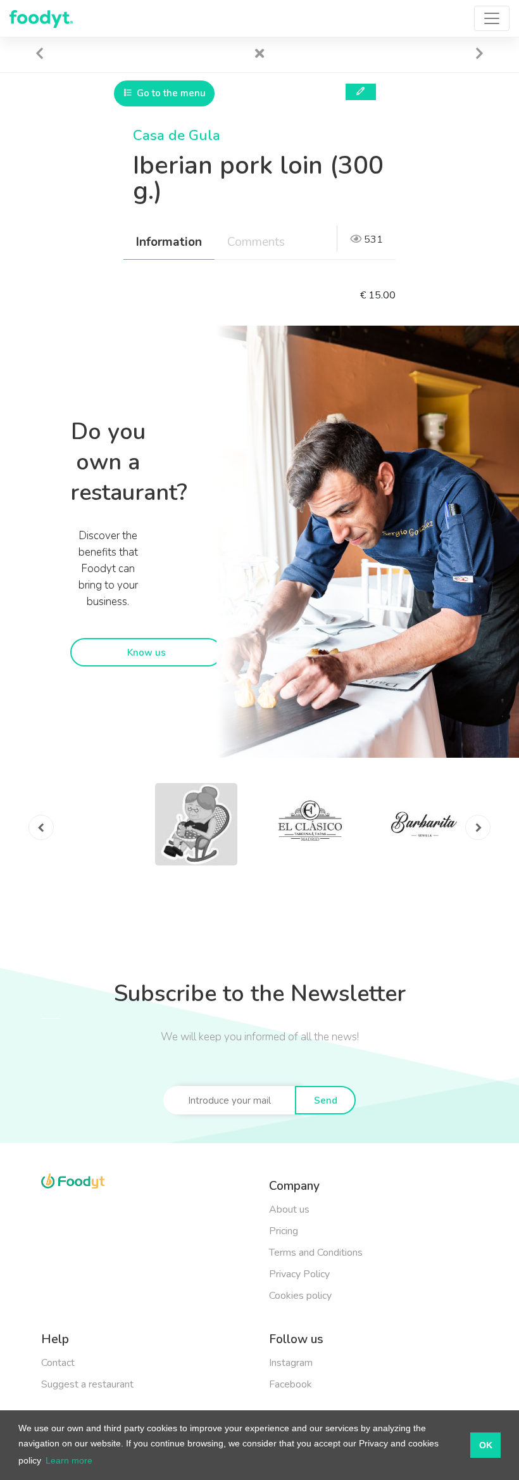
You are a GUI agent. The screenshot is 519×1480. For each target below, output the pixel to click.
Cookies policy (300, 1296)
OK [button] (485, 1445)
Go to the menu (170, 93)
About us (289, 1209)
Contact (58, 1363)
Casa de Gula (176, 135)
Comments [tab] (256, 242)
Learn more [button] (69, 1460)
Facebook (290, 1384)
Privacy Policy (299, 1274)
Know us (146, 652)
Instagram (291, 1363)
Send (325, 1100)
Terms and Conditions (316, 1253)
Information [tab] (169, 242)
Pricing (283, 1231)
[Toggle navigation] (492, 18)
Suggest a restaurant (87, 1384)
